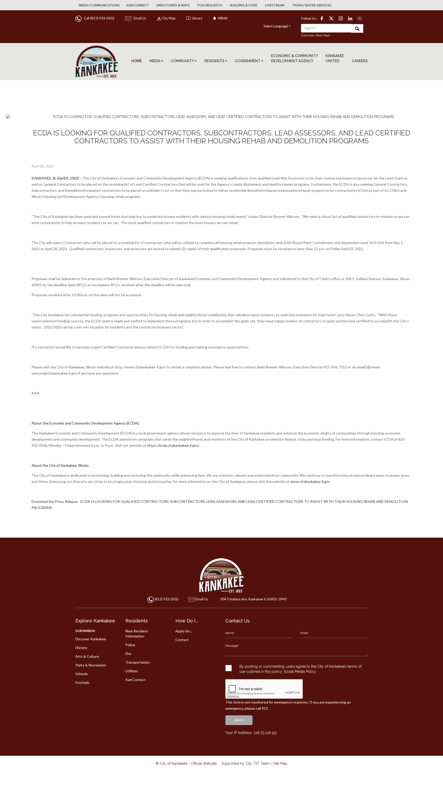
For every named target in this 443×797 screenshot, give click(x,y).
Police (130, 645)
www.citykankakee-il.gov (310, 481)
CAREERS (360, 61)
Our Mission (85, 631)
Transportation (137, 662)
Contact (182, 639)
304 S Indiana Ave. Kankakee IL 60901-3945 (253, 599)
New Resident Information (136, 633)
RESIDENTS (214, 61)
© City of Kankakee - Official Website (186, 763)
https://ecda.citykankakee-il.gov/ (173, 445)
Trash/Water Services (311, 5)
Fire (128, 653)
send (239, 720)
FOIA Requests (209, 5)
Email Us (139, 18)
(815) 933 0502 (166, 599)
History (81, 647)
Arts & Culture (87, 656)
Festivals (82, 682)
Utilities (131, 671)
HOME (136, 61)
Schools (81, 674)
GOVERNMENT (248, 61)
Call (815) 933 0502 (98, 18)
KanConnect (137, 5)
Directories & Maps (173, 5)
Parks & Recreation (90, 665)
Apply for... (183, 631)
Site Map (280, 763)
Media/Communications (99, 5)
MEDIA (155, 61)
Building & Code (243, 5)
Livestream (274, 5)
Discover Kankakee (90, 639)
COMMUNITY (183, 61)
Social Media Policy (300, 672)
